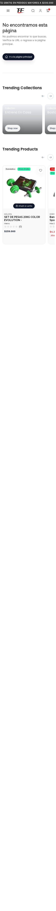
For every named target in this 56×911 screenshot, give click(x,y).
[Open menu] (8, 11)
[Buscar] (33, 11)
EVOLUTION (8, 214)
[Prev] (43, 96)
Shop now (12, 128)
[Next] (50, 96)
